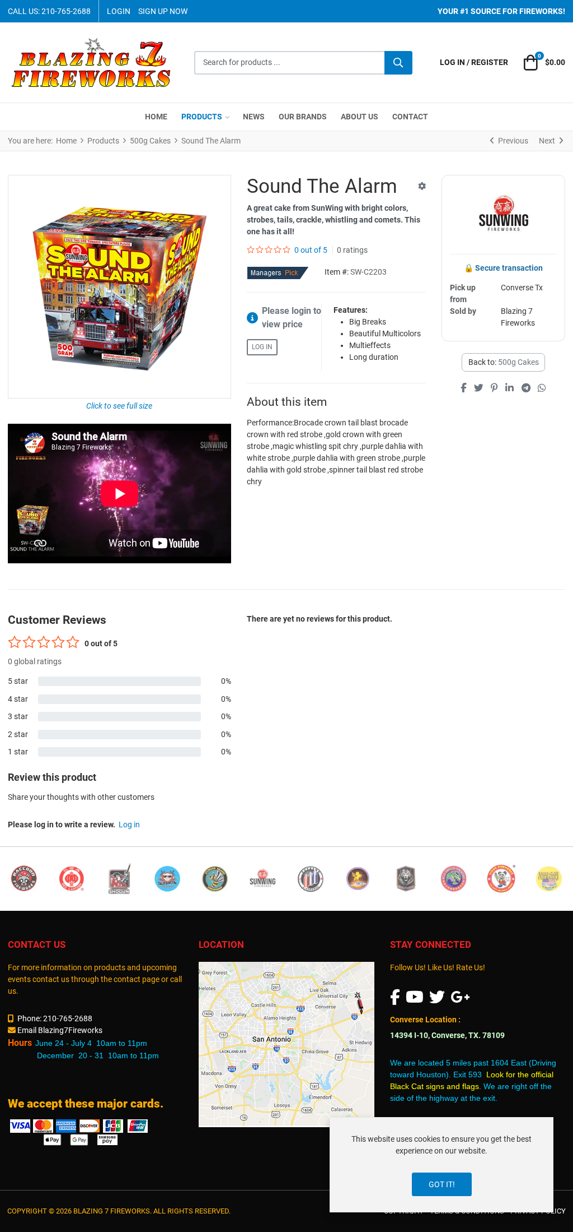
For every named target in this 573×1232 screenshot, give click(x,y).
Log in (262, 347)
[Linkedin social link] (510, 388)
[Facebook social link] (463, 388)
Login (118, 11)
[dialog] (441, 1164)
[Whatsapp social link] (542, 388)
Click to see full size (119, 405)
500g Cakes (518, 362)
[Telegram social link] (525, 388)
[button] (543, 62)
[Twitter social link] (478, 388)
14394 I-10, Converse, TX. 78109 (447, 1035)
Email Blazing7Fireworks (59, 1030)
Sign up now (162, 11)
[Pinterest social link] (494, 388)
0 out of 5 (310, 250)
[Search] (398, 63)
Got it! (442, 1184)
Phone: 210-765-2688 (54, 1018)
